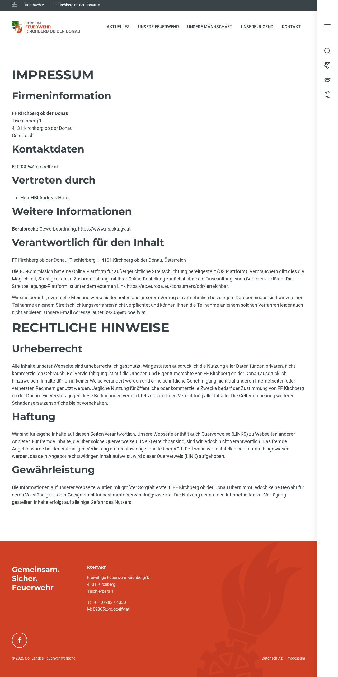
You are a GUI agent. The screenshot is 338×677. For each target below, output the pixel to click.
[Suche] (327, 51)
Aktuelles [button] (118, 26)
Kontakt (291, 26)
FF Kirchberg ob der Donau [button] (75, 5)
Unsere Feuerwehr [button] (158, 26)
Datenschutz (272, 658)
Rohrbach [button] (33, 5)
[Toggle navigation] (327, 27)
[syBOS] (327, 80)
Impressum (296, 658)
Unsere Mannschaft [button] (209, 26)
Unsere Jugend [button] (257, 26)
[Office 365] (327, 94)
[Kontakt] (327, 65)
